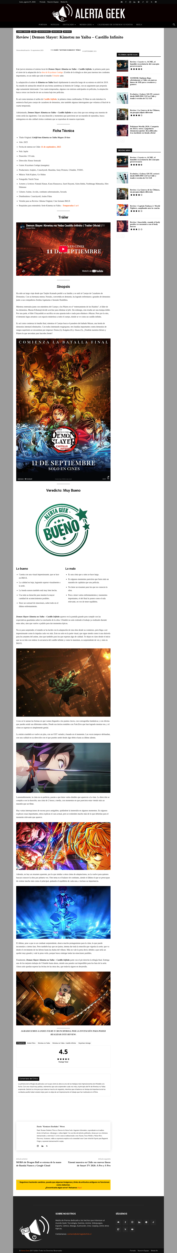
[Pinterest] (48, 60)
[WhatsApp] (55, 60)
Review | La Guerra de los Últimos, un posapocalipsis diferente (145, 111)
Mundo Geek (86, 25)
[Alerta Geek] (88, 13)
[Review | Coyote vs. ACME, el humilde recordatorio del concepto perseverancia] (122, 65)
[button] (174, 25)
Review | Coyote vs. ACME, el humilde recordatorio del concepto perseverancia (144, 64)
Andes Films (31, 1043)
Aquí (79, 1187)
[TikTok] (143, 2)
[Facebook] (126, 2)
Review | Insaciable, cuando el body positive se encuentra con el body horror (145, 224)
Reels (139, 25)
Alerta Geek (25, 1250)
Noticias (55, 25)
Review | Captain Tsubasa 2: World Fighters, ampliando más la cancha (145, 207)
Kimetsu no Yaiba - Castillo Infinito (64, 1043)
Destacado (68, 25)
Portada (42, 2)
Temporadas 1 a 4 (70, 205)
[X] (151, 2)
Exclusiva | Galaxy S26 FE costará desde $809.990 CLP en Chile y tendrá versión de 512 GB (144, 96)
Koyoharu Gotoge (85, 1043)
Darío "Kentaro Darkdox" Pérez (67, 50)
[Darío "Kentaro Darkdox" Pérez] (48, 50)
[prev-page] (118, 140)
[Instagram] (130, 2)
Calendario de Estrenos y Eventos (115, 25)
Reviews (67, 31)
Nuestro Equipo (53, 2)
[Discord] (121, 2)
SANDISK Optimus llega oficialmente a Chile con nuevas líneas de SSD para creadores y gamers (143, 81)
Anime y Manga (23, 31)
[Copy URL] (94, 60)
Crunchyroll (44, 31)
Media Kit (64, 2)
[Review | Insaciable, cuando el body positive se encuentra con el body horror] (122, 226)
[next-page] (122, 140)
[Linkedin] (134, 2)
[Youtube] (156, 2)
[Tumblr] (79, 60)
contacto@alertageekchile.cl (79, 1234)
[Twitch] (147, 2)
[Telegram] (87, 60)
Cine (34, 31)
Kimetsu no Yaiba (44, 1043)
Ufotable (56, 76)
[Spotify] (139, 2)
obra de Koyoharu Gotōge (52, 72)
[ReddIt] (71, 60)
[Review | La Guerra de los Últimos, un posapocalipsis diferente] (122, 114)
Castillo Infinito (50, 99)
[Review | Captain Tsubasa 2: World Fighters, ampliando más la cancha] (122, 210)
